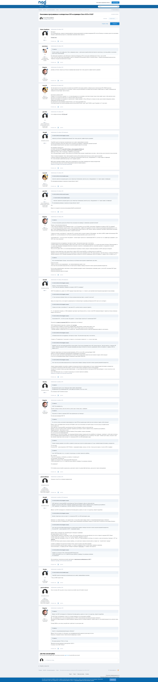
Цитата (61, 41)
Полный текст (54, 37)
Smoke (45, 569)
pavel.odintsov (45, 476)
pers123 (45, 111)
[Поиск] (118, 7)
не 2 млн (75, 325)
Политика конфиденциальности (112, 675)
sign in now (66, 655)
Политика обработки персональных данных (109, 677)
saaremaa (45, 46)
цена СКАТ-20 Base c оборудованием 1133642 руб (73, 149)
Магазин (41, 6)
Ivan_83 (45, 85)
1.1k (45, 580)
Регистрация (115, 2)
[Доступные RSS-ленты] (118, 670)
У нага (52, 19)
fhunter (45, 381)
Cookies (87, 674)
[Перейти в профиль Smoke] (45, 573)
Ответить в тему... (50, 660)
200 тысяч (81, 546)
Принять (113, 679)
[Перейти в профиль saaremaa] (45, 50)
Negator (44, 67)
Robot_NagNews (50, 17)
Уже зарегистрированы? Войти (103, 2)
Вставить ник (53, 41)
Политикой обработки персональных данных (84, 680)
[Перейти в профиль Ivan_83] (45, 90)
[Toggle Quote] (52, 49)
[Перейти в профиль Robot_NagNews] (41, 18)
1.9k (45, 56)
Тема (74, 674)
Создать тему (105, 23)
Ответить (115, 23)
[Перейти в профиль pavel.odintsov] (45, 481)
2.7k (45, 78)
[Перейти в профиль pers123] (45, 116)
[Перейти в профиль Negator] (45, 71)
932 (45, 143)
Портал (46, 6)
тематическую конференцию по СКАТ (82, 559)
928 (45, 487)
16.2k (45, 96)
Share (105, 18)
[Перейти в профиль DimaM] (45, 137)
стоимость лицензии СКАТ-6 (62, 322)
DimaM (45, 132)
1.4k (45, 122)
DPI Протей (64, 114)
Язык (70, 674)
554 (45, 392)
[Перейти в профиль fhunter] (45, 386)
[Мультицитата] (58, 41)
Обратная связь (80, 674)
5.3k (45, 40)
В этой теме (113, 6)
